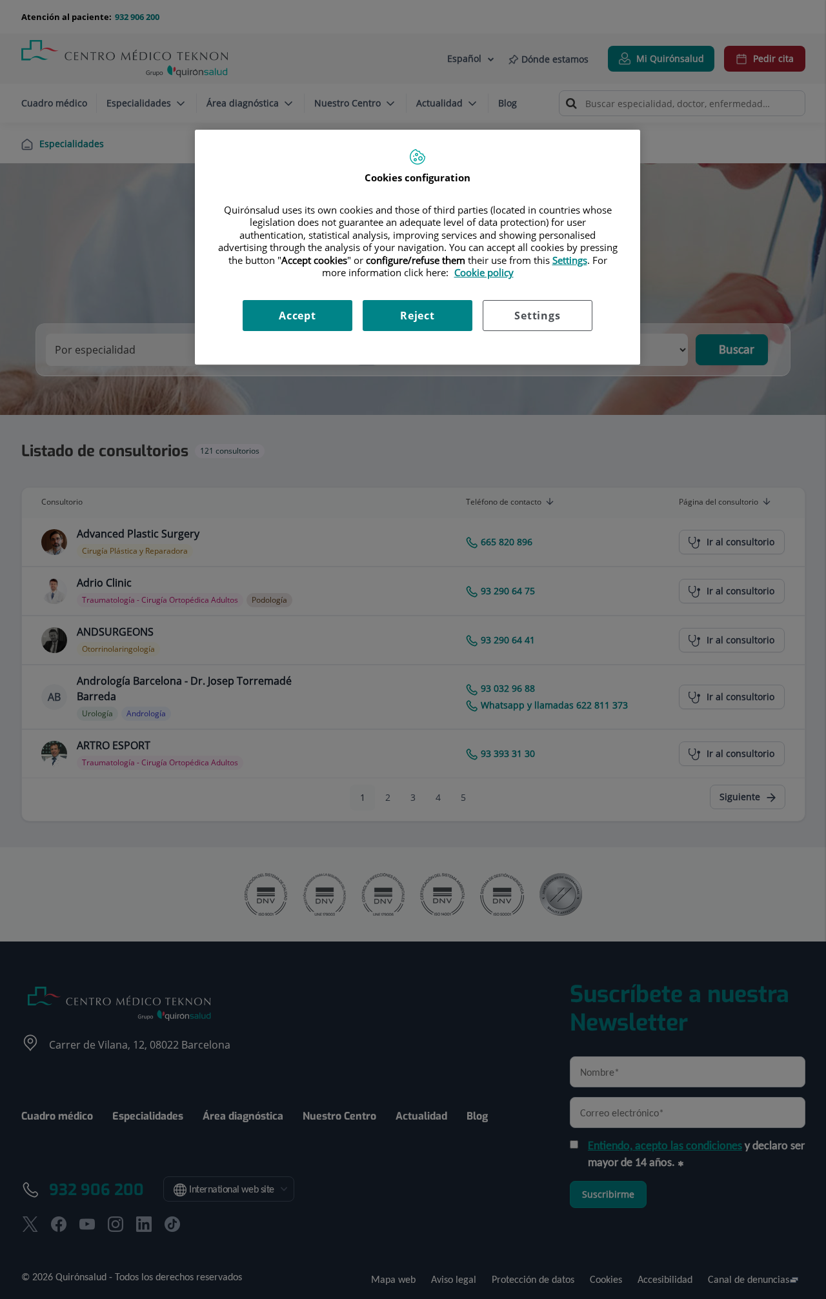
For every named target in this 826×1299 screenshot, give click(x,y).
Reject (417, 315)
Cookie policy (484, 272)
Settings (537, 315)
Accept (297, 315)
